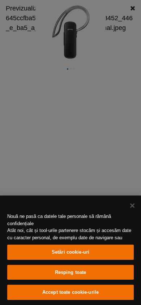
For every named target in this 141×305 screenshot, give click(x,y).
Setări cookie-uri (70, 252)
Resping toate (70, 272)
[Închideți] (132, 206)
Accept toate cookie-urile (70, 292)
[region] (70, 250)
